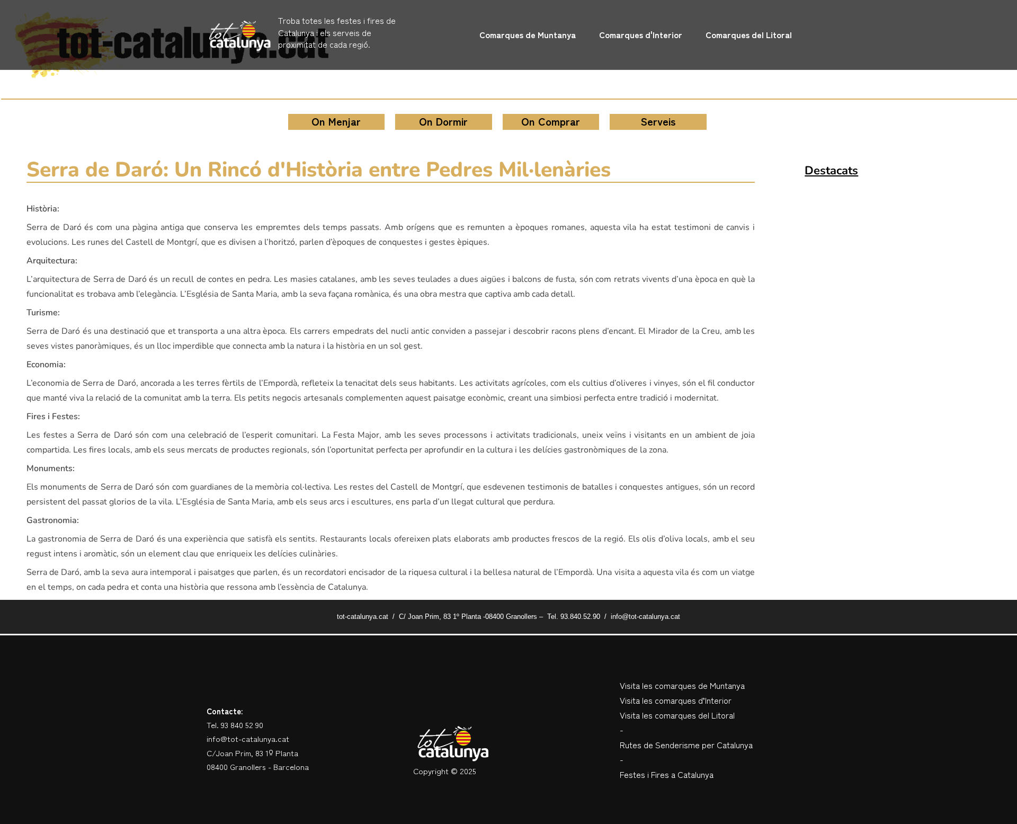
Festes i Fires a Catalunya (666, 774)
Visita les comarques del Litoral (677, 714)
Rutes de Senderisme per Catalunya (686, 744)
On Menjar (336, 121)
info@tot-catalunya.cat (248, 738)
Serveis (658, 121)
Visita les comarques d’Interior (675, 700)
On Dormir (443, 121)
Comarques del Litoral (749, 34)
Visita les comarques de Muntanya (682, 685)
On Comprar (550, 121)
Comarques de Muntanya (527, 34)
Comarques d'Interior (640, 34)
